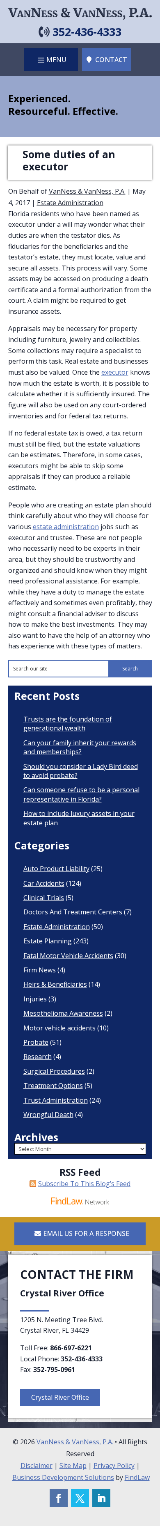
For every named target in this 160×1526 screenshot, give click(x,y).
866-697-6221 (71, 1347)
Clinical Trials (43, 897)
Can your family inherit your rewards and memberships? (79, 747)
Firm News (39, 969)
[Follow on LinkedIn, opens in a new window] (101, 1498)
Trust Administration (55, 1100)
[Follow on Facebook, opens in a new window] (59, 1498)
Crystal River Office (60, 1397)
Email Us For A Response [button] (86, 1233)
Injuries (35, 998)
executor (114, 372)
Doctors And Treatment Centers (72, 911)
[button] (51, 59)
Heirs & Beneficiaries (55, 984)
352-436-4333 (87, 31)
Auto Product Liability (56, 868)
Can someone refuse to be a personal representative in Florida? (81, 794)
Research (37, 1056)
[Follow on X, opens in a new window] (80, 1498)
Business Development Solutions (63, 1477)
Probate (35, 1042)
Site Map (73, 1465)
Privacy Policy (114, 1465)
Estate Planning (47, 940)
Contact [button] (111, 59)
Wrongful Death (48, 1114)
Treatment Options (53, 1085)
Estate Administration (70, 202)
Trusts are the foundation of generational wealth (67, 724)
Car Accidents (43, 883)
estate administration (66, 526)
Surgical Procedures (54, 1071)
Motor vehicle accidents (59, 1027)
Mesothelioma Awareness (63, 1013)
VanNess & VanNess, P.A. (87, 191)
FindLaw (137, 1477)
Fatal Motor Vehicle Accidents (68, 955)
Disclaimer (37, 1465)
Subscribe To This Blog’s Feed (84, 1183)
